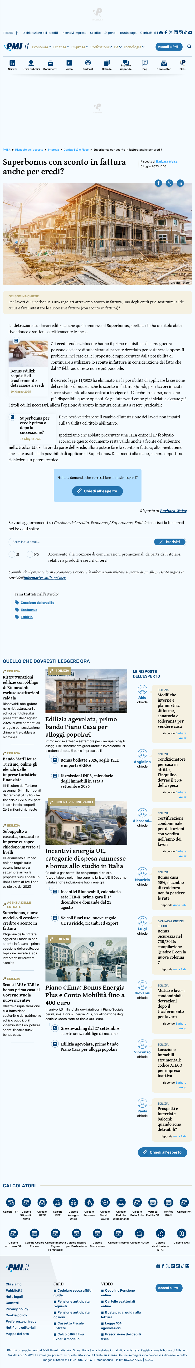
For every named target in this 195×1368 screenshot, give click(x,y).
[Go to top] (164, 1352)
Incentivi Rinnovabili (74, 802)
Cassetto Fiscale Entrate (69, 1325)
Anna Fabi (179, 905)
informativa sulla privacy (45, 577)
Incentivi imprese (74, 33)
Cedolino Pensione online (118, 1293)
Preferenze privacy (21, 1321)
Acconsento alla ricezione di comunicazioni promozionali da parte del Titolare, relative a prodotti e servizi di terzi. (114, 557)
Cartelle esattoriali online (118, 1303)
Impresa (78, 47)
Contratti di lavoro (153, 33)
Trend (8, 33)
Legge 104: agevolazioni (111, 1325)
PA (116, 47)
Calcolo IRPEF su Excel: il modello (69, 1336)
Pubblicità (14, 1291)
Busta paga (128, 33)
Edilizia (27, 617)
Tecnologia (132, 47)
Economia (40, 47)
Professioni (99, 47)
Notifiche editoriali (21, 1328)
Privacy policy (17, 1309)
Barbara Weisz (166, 161)
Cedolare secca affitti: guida (73, 1293)
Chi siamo (13, 1284)
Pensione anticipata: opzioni (72, 1314)
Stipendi (110, 33)
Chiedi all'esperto (100, 491)
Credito (95, 33)
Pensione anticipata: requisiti (72, 1303)
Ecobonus (29, 610)
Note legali (14, 1297)
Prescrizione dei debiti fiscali (121, 1336)
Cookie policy (16, 1315)
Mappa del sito (17, 1334)
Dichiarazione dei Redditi (40, 33)
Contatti (12, 1303)
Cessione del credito (37, 603)
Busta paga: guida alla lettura (121, 1314)
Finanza (59, 47)
